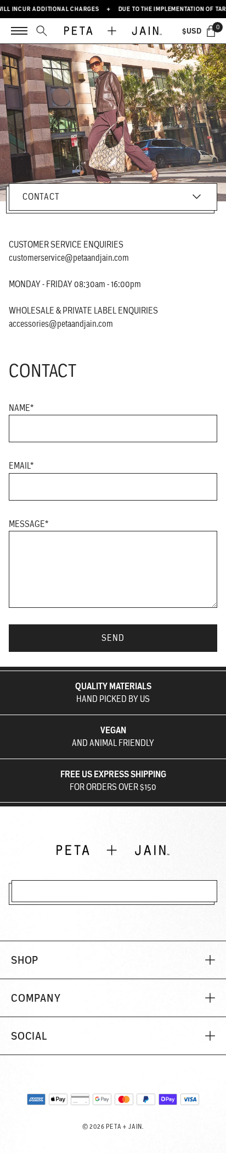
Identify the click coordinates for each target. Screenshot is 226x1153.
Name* (21, 408)
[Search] (41, 30)
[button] (113, 960)
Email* (21, 465)
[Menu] (19, 30)
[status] (211, 30)
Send (112, 638)
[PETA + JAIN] (113, 31)
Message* (28, 524)
